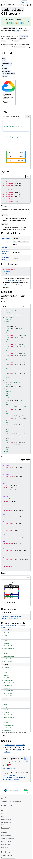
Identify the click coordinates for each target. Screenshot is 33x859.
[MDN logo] (4, 798)
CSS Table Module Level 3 (10, 280)
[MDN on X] (8, 806)
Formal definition (7, 63)
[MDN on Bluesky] (5, 806)
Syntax (4, 61)
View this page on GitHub (10, 777)
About (3, 813)
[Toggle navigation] (30, 2)
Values (4, 206)
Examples (5, 68)
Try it (3, 58)
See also (4, 76)
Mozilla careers (5, 819)
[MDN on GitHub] (2, 806)
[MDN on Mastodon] (11, 806)
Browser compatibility (8, 73)
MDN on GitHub (5, 847)
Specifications (6, 71)
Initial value (6, 238)
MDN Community (6, 836)
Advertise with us (6, 822)
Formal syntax (6, 66)
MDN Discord (5, 844)
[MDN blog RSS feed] (14, 806)
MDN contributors (9, 775)
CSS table (7, 752)
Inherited (5, 247)
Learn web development (8, 858)
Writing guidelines (6, 841)
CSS (17, 28)
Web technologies (6, 855)
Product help (5, 828)
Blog (2, 816)
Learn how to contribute (9, 768)
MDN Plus (4, 825)
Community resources (7, 838)
